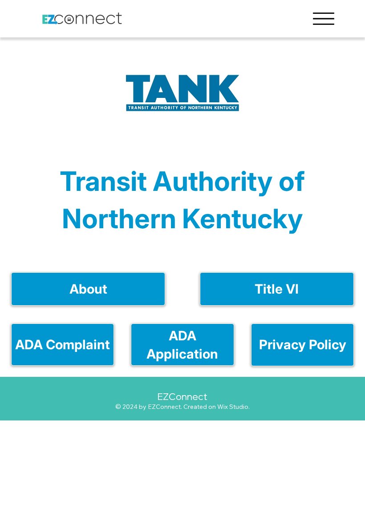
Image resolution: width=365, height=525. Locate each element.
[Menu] (323, 18)
